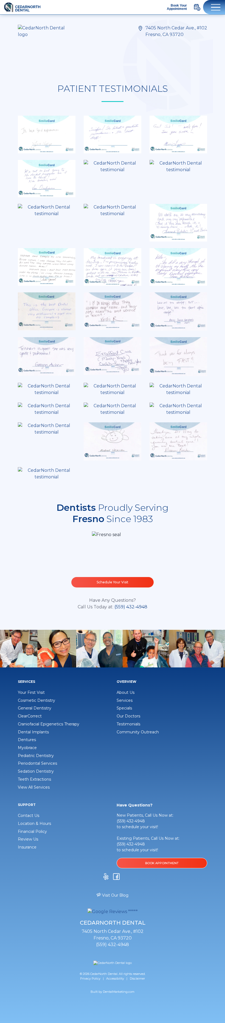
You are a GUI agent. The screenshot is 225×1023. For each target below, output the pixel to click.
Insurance (27, 847)
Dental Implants (33, 732)
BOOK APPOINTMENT (162, 863)
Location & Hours (34, 823)
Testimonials (128, 724)
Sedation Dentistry (36, 771)
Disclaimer (137, 978)
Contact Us (28, 815)
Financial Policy (32, 831)
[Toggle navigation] (214, 7)
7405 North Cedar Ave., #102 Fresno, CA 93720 (176, 31)
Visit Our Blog (114, 895)
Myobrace (27, 747)
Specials (124, 708)
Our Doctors (128, 716)
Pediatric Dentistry (36, 755)
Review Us (28, 839)
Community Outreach (138, 732)
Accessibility (115, 978)
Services (125, 700)
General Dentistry (34, 708)
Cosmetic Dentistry (36, 700)
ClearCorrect (30, 716)
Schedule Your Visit (112, 582)
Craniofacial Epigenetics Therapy (48, 724)
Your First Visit (31, 692)
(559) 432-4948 (130, 606)
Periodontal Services (37, 763)
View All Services (34, 787)
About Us (125, 692)
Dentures (27, 739)
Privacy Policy (90, 978)
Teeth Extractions (34, 779)
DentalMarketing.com (118, 992)
